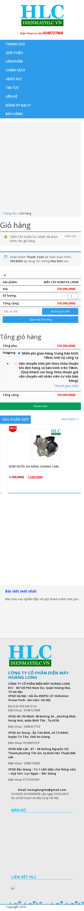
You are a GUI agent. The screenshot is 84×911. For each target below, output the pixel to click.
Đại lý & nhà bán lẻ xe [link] (22, 706)
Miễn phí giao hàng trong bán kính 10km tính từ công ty (50, 355)
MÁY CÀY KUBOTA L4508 (61, 282)
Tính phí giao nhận (66, 386)
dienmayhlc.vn (42, 15)
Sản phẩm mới (15, 419)
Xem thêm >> (70, 419)
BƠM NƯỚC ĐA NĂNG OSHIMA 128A (28, 466)
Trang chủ (10, 213)
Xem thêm (42, 463)
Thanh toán (40, 406)
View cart (70, 236)
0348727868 (53, 32)
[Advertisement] (42, 167)
